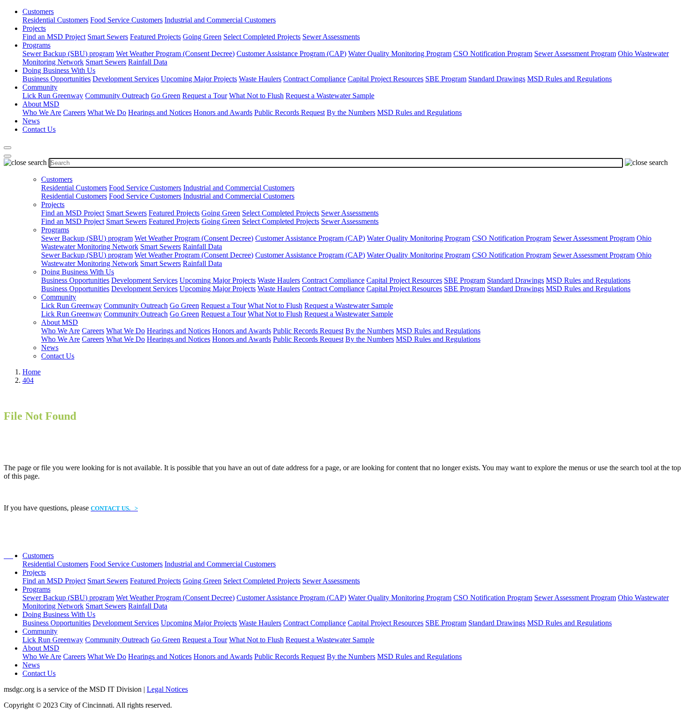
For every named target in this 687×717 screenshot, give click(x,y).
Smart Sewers (107, 37)
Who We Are (41, 112)
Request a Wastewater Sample (330, 96)
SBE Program (445, 79)
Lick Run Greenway (52, 96)
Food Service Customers (126, 20)
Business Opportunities (56, 79)
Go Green (165, 96)
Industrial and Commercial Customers (220, 20)
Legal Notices (167, 689)
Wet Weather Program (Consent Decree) (175, 53)
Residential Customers (55, 20)
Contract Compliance (314, 79)
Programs (36, 45)
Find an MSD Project (54, 37)
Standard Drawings (496, 79)
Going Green (202, 37)
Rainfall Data (147, 62)
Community (39, 87)
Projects (34, 28)
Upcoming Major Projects (199, 79)
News (31, 121)
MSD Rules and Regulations (569, 79)
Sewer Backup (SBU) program (68, 53)
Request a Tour (204, 96)
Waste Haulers (260, 79)
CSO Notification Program (492, 53)
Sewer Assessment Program (575, 53)
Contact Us (39, 129)
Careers (74, 112)
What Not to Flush (256, 96)
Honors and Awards (222, 112)
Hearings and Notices (160, 112)
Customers (38, 11)
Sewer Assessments (331, 37)
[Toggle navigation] (7, 156)
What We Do (106, 112)
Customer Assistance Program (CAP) (291, 53)
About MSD (40, 104)
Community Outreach (117, 96)
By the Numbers (351, 112)
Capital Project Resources (385, 79)
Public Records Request (289, 112)
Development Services (126, 79)
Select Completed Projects (262, 37)
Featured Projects (155, 37)
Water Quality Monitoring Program (399, 53)
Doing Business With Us (58, 70)
